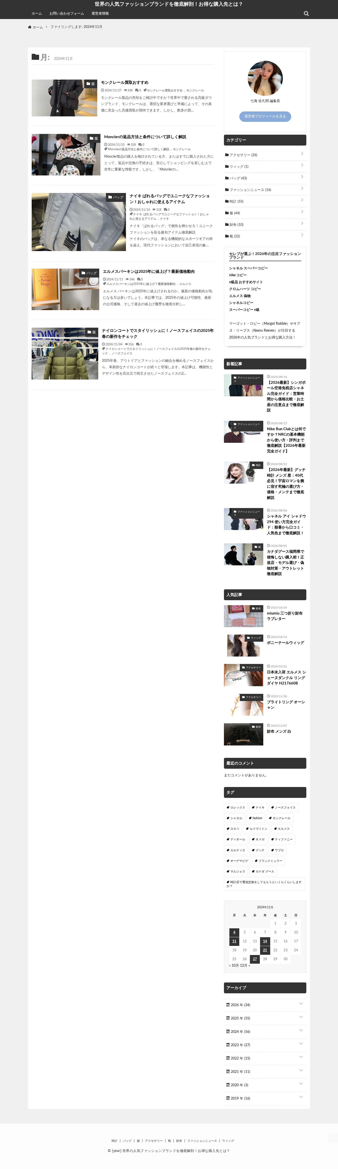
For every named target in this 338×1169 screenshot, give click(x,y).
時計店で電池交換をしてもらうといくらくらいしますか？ (264, 884)
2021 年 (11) (240, 1072)
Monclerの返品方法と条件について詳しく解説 (145, 137)
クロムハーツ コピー (245, 289)
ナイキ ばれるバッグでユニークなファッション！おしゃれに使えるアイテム (170, 199)
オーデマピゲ (239, 860)
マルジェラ (237, 871)
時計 (236, 201)
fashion (257, 818)
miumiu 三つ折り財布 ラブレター (285, 616)
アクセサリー (243, 155)
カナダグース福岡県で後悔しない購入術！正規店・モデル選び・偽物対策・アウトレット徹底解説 (285, 563)
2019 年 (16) (240, 1098)
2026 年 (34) (240, 1005)
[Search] (306, 13)
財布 (236, 225)
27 (255, 959)
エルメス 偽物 (240, 296)
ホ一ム (37, 13)
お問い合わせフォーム (66, 13)
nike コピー (238, 275)
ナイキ (164, 218)
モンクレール (195, 90)
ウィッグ (238, 167)
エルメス (185, 283)
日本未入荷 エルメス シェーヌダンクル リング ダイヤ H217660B (286, 677)
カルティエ (237, 850)
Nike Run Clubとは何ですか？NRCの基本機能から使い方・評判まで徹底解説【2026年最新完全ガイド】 (286, 440)
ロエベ (234, 828)
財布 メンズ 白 (279, 731)
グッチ (260, 850)
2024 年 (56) (240, 1032)
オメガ (260, 839)
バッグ (238, 178)
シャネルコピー (241, 303)
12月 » (245, 965)
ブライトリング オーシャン (286, 705)
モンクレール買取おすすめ (124, 83)
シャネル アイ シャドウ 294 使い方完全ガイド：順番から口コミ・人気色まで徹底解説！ (286, 524)
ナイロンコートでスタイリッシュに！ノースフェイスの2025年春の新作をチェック (158, 334)
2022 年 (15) (240, 1058)
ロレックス (237, 807)
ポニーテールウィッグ (285, 643)
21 (265, 950)
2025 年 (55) (240, 1018)
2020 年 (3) (239, 1085)
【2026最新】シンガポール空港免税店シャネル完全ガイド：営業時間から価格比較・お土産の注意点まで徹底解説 (286, 396)
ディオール (237, 839)
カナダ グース (265, 871)
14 (265, 941)
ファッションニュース (250, 190)
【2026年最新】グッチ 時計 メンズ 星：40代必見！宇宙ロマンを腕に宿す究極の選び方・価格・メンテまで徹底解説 (286, 484)
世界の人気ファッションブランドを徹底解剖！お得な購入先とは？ (169, 4)
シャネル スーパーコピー (248, 268)
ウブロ (279, 850)
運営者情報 (100, 13)
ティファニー (284, 839)
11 (234, 941)
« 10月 (234, 965)
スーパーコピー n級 (244, 310)
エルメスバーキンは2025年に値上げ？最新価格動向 (149, 272)
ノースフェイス (122, 353)
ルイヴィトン (258, 828)
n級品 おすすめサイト (246, 282)
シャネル (236, 818)
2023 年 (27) (240, 1045)
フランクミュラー (270, 860)
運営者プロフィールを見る (265, 116)
